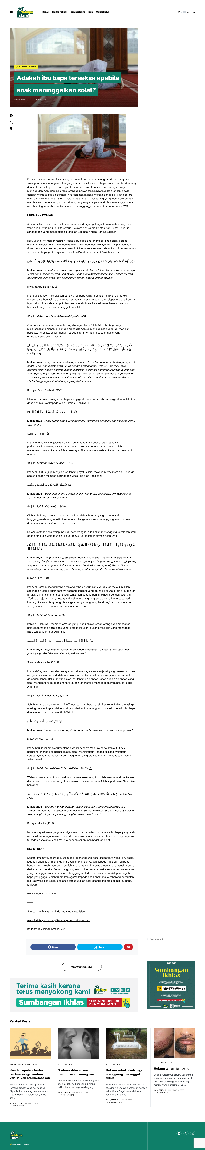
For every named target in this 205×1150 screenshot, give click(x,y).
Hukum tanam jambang (171, 1068)
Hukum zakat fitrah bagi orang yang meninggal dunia (124, 1074)
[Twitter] (186, 1133)
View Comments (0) (81, 966)
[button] (11, 12)
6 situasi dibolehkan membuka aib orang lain (76, 1072)
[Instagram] (192, 1133)
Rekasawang (23, 1144)
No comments (19, 1106)
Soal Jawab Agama (26, 67)
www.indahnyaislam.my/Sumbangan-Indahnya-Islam (58, 920)
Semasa (13, 1064)
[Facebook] (179, 1133)
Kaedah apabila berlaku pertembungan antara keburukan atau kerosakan (30, 1074)
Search (192, 939)
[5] (90, 768)
